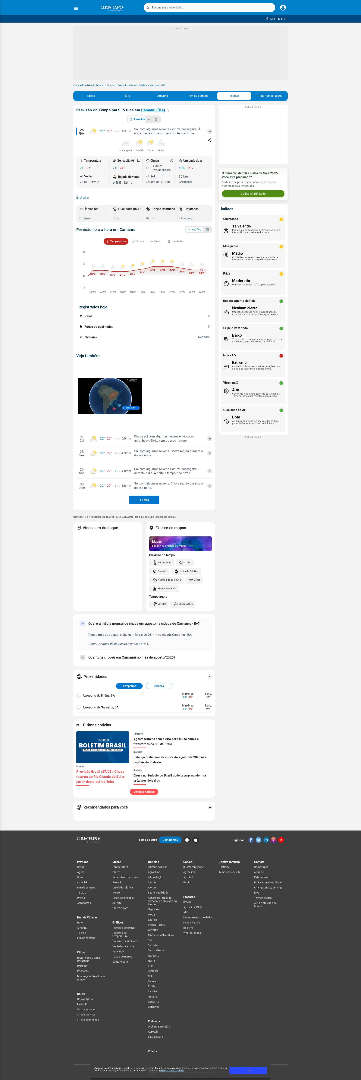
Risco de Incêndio (167, 588)
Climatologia (120, 961)
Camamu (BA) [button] (153, 110)
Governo (153, 929)
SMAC (187, 902)
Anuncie (259, 872)
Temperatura (164, 562)
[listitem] (94, 214)
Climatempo (170, 839)
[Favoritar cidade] (167, 110)
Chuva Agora (186, 604)
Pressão (162, 571)
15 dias (234, 95)
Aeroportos (129, 686)
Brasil (80, 867)
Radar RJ (82, 1004)
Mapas (116, 862)
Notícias (153, 862)
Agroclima (154, 872)
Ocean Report (191, 922)
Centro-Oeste (156, 950)
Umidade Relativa (189, 571)
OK (248, 1070)
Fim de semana (198, 95)
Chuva (187, 562)
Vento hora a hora (123, 946)
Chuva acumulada (88, 1019)
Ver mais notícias (144, 791)
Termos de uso (263, 897)
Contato (259, 862)
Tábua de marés (122, 956)
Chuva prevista (86, 1014)
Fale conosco (262, 877)
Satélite (162, 604)
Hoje (127, 95)
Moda (151, 914)
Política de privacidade (171, 1070)
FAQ (256, 892)
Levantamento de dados (198, 917)
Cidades (159, 686)
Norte (151, 960)
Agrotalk (153, 1031)
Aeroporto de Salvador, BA (101, 707)
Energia (152, 919)
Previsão (82, 862)
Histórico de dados (269, 95)
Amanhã (162, 95)
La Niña (152, 991)
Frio (150, 965)
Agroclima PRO (192, 907)
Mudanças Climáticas (161, 935)
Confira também (229, 862)
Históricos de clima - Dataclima (89, 959)
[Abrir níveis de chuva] (171, 160)
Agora (91, 95)
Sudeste (153, 945)
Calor (151, 976)
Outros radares (86, 1009)
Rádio (186, 882)
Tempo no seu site (229, 872)
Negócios (153, 909)
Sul (150, 940)
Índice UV (118, 951)
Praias (81, 897)
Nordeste (153, 955)
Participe (224, 867)
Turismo (153, 996)
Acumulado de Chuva (169, 580)
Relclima (82, 965)
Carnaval (153, 1006)
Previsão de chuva (123, 927)
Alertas (152, 887)
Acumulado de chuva (125, 877)
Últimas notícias (158, 867)
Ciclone (152, 981)
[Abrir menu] (76, 8)
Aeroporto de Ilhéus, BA (99, 695)
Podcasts (83, 971)
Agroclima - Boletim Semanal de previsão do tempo (162, 901)
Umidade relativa (122, 887)
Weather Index (192, 932)
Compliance (261, 867)
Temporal (153, 970)
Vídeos (152, 1051)
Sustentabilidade (158, 892)
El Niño (152, 986)
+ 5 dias (144, 499)
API (185, 912)
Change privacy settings (268, 887)
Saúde (152, 882)
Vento (197, 580)
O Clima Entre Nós (159, 1026)
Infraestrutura (156, 924)
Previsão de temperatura (120, 934)
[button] (276, 19)
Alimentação (155, 877)
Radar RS (153, 1001)
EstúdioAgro (155, 1036)
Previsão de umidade (125, 941)
